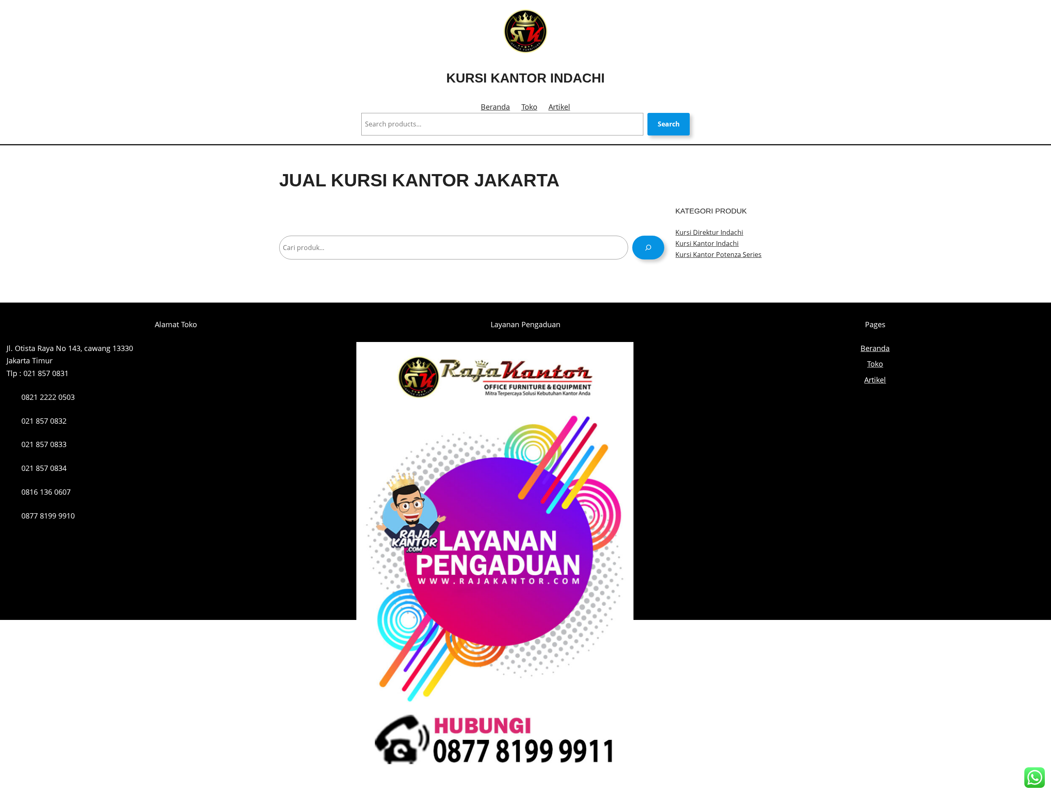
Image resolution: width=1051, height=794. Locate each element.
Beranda (495, 107)
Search (669, 124)
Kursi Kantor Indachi (525, 78)
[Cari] (648, 247)
